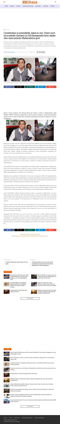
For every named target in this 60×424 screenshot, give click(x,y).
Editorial (38, 6)
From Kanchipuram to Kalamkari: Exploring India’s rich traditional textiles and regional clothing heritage (18, 285)
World (18, 6)
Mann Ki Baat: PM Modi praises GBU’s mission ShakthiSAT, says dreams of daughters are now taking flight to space (19, 277)
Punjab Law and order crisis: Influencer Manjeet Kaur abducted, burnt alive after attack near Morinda (47, 284)
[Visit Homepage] (29, 2)
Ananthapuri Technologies (14, 421)
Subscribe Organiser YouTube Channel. (30, 234)
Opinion (52, 6)
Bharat (12, 6)
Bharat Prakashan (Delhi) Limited (11, 420)
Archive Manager (10, 52)
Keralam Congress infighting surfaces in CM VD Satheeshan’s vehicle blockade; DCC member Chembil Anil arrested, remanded (31, 395)
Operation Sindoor (27, 6)
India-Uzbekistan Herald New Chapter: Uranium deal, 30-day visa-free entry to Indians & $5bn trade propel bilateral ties (31, 385)
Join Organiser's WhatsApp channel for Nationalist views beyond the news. (30, 236)
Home (6, 6)
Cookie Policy (17, 418)
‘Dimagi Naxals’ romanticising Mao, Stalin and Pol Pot (18, 291)
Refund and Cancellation (27, 418)
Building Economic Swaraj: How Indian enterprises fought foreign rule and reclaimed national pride (47, 292)
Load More (30, 298)
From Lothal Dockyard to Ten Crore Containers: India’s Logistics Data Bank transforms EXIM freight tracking (33, 401)
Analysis (45, 6)
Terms (10, 418)
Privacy (5, 418)
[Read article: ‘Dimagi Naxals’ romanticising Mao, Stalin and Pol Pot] (7, 292)
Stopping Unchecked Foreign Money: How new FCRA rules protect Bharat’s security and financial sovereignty (32, 390)
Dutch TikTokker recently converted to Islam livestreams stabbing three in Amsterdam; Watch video (47, 276)
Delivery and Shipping (39, 418)
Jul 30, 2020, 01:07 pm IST (23, 52)
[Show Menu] (4, 2)
